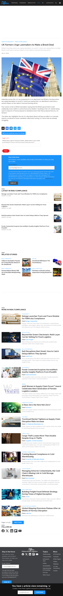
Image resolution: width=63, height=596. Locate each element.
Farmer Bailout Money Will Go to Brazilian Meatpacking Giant (11, 272)
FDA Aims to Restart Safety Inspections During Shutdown (42, 271)
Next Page (18, 522)
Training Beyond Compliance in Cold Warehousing (38, 455)
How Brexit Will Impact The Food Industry (41, 261)
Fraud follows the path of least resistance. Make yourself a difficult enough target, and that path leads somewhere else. (41, 500)
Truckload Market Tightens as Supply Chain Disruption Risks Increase (41, 420)
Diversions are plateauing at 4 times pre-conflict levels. (38, 515)
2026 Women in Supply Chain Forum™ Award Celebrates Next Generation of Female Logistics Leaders (41, 388)
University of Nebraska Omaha (34, 459)
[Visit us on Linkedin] (11, 530)
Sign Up (13, 183)
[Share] (7, 128)
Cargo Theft (26, 433)
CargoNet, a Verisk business (33, 440)
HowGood (28, 407)
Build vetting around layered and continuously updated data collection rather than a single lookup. (39, 342)
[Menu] (59, 2)
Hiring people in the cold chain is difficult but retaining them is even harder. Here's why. (41, 462)
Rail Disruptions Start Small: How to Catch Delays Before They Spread (25, 215)
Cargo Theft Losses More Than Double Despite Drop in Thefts (39, 437)
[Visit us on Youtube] (20, 530)
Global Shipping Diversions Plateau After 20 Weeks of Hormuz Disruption (41, 509)
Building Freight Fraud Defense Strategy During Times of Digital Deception (39, 493)
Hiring (24, 384)
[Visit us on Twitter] (7, 530)
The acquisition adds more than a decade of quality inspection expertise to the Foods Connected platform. (40, 378)
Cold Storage (26, 468)
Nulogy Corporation (31, 321)
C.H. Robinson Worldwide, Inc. (34, 424)
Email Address (13, 164)
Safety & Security (8, 41)
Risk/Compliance (21, 41)
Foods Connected (30, 374)
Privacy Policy (15, 180)
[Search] (55, 2)
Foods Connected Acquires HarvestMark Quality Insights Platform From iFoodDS (25, 227)
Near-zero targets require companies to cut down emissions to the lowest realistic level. (41, 410)
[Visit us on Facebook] (3, 530)
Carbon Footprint (27, 402)
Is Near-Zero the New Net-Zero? (36, 405)
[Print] (3, 128)
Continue (39, 592)
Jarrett (27, 496)
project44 (28, 513)
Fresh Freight (29, 339)
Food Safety (25, 314)
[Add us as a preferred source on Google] (19, 128)
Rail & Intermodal (27, 349)
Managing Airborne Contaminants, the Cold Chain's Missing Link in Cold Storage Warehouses (41, 473)
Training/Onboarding (28, 452)
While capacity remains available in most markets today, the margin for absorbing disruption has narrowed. (41, 427)
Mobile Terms (49, 178)
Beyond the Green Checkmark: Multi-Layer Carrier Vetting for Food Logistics (24, 205)
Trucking (25, 417)
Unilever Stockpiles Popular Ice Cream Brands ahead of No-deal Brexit (11, 262)
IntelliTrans (28, 356)
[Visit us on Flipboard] (15, 530)
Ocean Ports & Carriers (29, 506)
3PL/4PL (34, 258)
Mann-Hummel (29, 478)
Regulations (26, 332)
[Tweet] (15, 128)
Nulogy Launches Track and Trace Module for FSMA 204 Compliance (24, 194)
